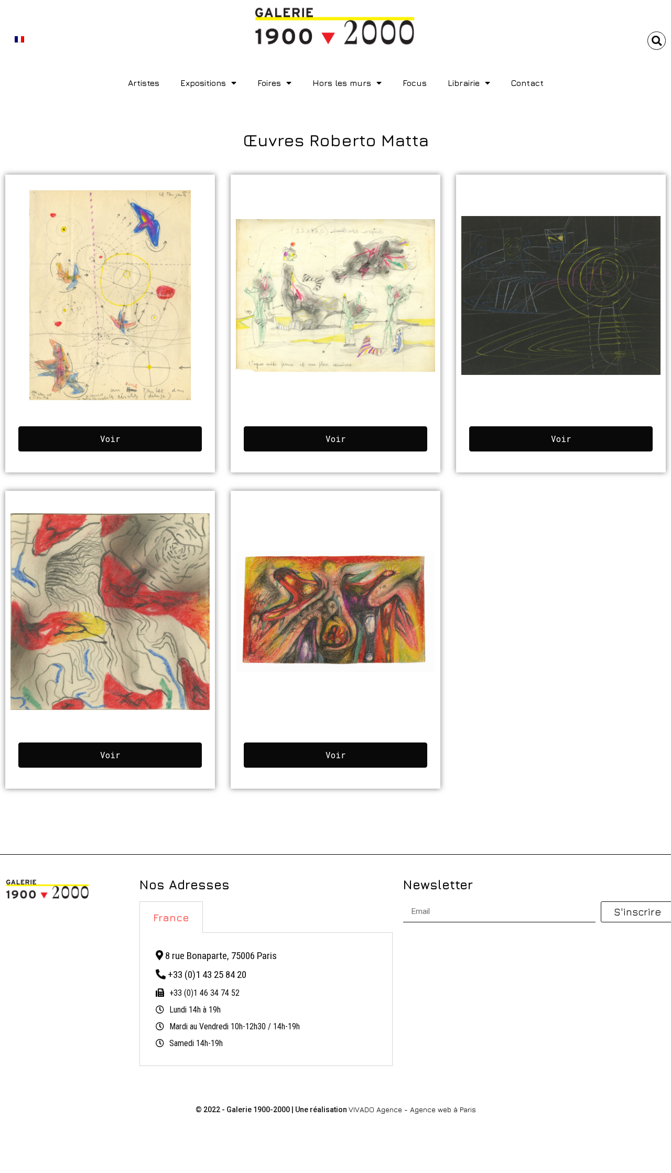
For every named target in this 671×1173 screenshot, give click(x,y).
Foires (269, 83)
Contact (527, 83)
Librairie (464, 83)
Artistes (143, 83)
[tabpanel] (266, 999)
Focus (415, 83)
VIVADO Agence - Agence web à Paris (412, 1109)
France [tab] (171, 917)
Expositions (203, 83)
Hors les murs (341, 83)
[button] (656, 40)
